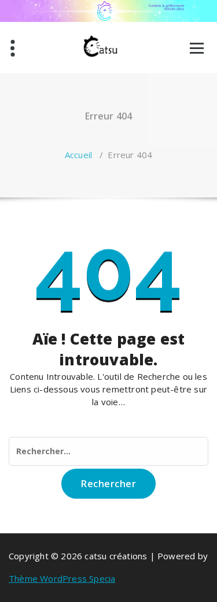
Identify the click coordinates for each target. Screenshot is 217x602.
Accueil (78, 154)
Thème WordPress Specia (62, 578)
